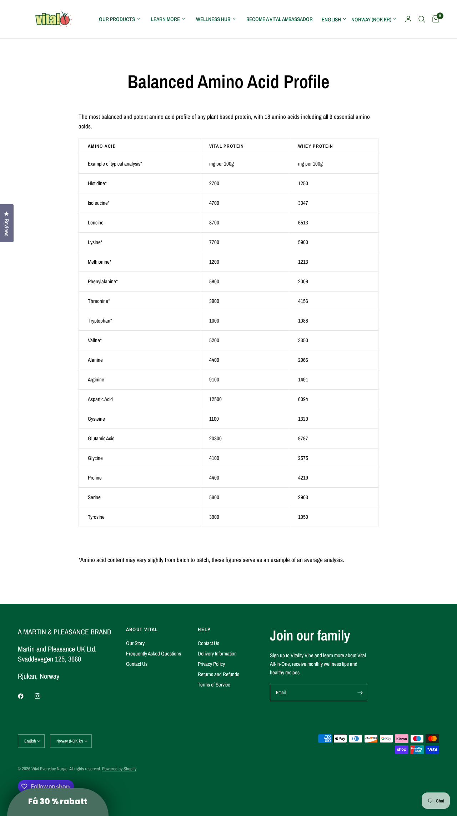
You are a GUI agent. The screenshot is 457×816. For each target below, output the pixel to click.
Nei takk (159, 504)
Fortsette (159, 480)
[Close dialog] (358, 344)
